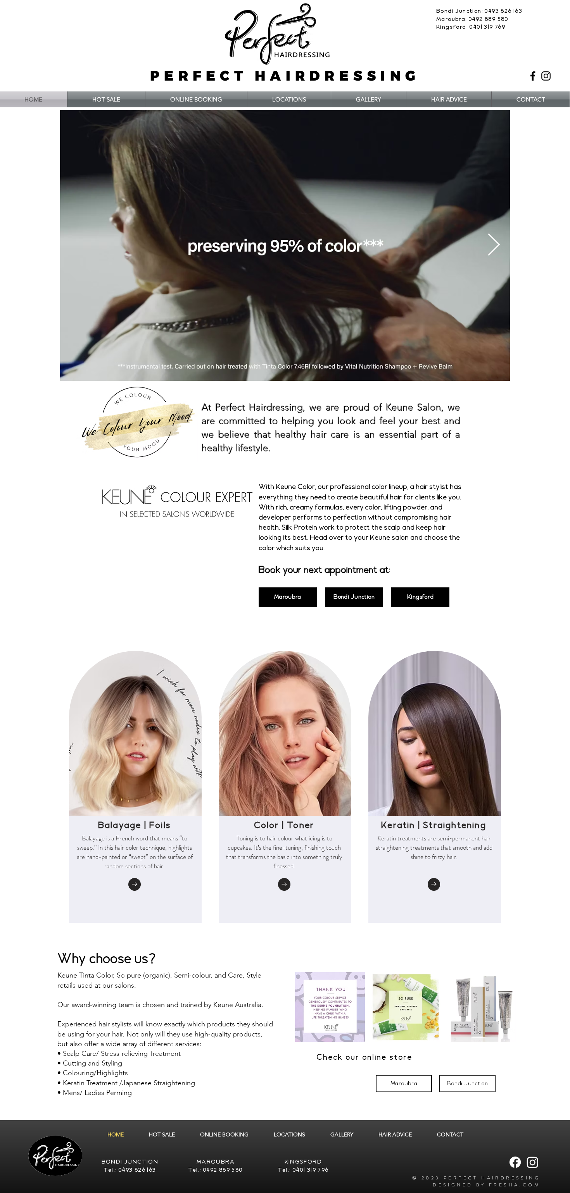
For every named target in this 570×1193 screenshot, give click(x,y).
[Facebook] (533, 76)
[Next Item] (494, 246)
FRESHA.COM (514, 1184)
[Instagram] (546, 76)
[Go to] (134, 884)
